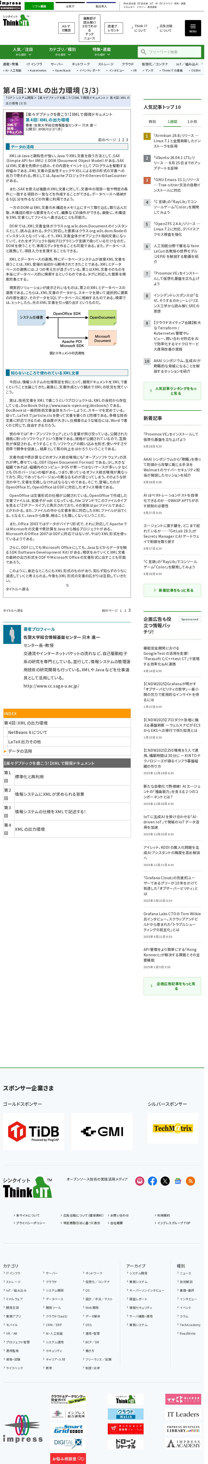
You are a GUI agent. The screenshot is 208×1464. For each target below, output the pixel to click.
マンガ (149, 70)
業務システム (138, 1281)
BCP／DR (92, 1342)
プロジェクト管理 (18, 1342)
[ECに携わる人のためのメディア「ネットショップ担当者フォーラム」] (126, 1430)
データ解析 (92, 1316)
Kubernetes (38, 70)
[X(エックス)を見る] (165, 1181)
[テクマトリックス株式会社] (173, 1128)
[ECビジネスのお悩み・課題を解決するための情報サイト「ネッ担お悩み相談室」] (68, 1460)
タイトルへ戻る (17, 588)
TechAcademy (190, 1325)
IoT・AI (154, 4)
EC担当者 (142, 4)
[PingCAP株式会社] (33, 1131)
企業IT (70, 6)
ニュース (185, 1273)
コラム (184, 1316)
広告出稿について (166, 28)
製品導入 (101, 6)
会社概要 (116, 1223)
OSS (88, 1325)
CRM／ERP (54, 1325)
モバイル (12, 1325)
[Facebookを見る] (152, 1181)
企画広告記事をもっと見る (176, 986)
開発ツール (53, 1307)
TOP (9, 97)
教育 (49, 1368)
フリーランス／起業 (98, 1359)
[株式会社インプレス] (23, 1429)
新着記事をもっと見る (176, 590)
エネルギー (129, 7)
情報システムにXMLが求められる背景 (49, 794)
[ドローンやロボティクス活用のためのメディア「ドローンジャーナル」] (126, 1445)
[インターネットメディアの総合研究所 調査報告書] (68, 1416)
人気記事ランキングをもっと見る (176, 391)
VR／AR (11, 1333)
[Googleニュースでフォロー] (177, 1181)
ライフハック (14, 1368)
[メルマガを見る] (139, 1181)
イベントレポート (89, 70)
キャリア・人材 (55, 1359)
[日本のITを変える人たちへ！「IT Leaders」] (183, 1416)
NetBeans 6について (28, 732)
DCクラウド (166, 4)
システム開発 (25, 97)
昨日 (152, 121)
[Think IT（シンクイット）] (27, 1194)
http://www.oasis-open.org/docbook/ (73, 405)
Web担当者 (129, 4)
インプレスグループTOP (173, 1223)
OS (87, 1290)
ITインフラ (34, 64)
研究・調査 (180, 4)
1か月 (192, 121)
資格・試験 (13, 1359)
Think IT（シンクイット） (24, 20)
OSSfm (196, 70)
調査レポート (138, 1299)
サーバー (57, 64)
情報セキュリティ (140, 1307)
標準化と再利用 (29, 776)
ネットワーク (81, 64)
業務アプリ (13, 1316)
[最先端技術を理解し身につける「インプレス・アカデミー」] (183, 1445)
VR (135, 70)
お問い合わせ (119, 1215)
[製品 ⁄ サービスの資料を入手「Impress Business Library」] (183, 1430)
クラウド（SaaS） (57, 1316)
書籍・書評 (187, 1290)
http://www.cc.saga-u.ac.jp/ (51, 686)
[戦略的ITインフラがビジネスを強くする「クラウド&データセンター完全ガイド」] (68, 1401)
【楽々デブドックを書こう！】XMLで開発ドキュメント (72, 97)
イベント (185, 1307)
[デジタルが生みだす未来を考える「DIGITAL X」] (68, 1445)
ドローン (141, 7)
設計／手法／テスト (99, 1299)
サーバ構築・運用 (141, 1316)
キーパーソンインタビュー (146, 1290)
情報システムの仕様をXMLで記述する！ (50, 811)
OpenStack (63, 70)
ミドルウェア (14, 1299)
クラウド (128, 64)
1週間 (172, 121)
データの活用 (20, 751)
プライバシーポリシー (30, 1223)
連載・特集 (11, 64)
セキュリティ (54, 1350)
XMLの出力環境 (30, 829)
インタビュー (117, 70)
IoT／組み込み (187, 64)
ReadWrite (187, 1333)
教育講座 (152, 7)
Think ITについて (141, 28)
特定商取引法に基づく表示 (81, 1223)
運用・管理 (92, 1333)
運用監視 (12, 1350)
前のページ (107, 139)
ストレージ (106, 64)
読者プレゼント (113, 28)
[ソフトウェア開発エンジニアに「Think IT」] (126, 1401)
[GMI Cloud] (102, 1131)
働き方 (89, 1350)
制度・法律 (92, 1368)
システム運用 (55, 1342)
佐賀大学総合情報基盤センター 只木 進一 (65, 125)
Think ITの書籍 (172, 70)
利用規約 (163, 1215)
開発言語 (12, 1307)
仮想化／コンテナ (155, 64)
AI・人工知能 (13, 70)
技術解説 (186, 1281)
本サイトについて (28, 1215)
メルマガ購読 (66, 28)
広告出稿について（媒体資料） (83, 1215)
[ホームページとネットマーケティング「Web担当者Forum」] (183, 1401)
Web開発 (92, 1307)
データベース (54, 1299)
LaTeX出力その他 (24, 741)
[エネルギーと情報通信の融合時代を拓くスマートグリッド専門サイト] (68, 1430)
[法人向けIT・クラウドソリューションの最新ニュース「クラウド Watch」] (126, 1416)
